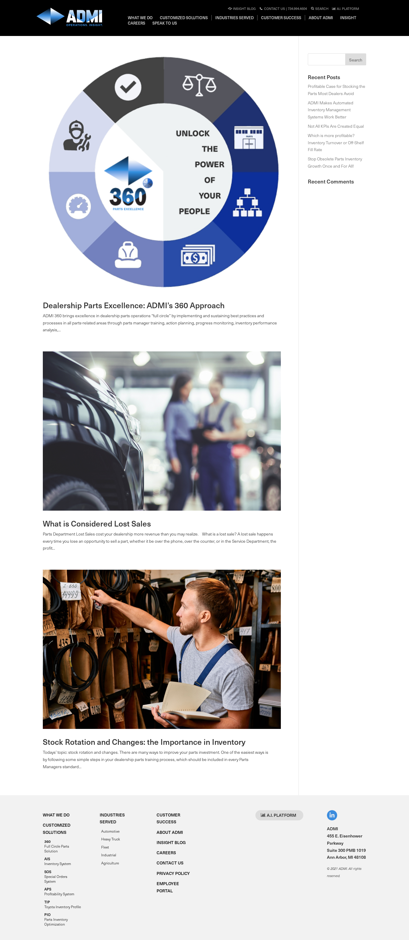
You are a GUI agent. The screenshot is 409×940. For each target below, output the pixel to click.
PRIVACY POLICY (173, 873)
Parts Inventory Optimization (56, 919)
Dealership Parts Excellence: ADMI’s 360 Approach (134, 305)
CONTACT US (170, 863)
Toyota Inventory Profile (62, 904)
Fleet (105, 847)
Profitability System (59, 891)
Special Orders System (55, 876)
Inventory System (57, 861)
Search (321, 8)
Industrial (108, 855)
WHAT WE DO (56, 815)
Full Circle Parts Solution (56, 846)
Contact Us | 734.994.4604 (285, 8)
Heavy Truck (110, 839)
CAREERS (166, 852)
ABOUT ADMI (170, 832)
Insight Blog (244, 8)
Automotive (110, 831)
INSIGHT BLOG (171, 842)
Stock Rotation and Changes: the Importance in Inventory (144, 742)
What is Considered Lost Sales (97, 523)
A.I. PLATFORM (347, 8)
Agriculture (110, 863)
